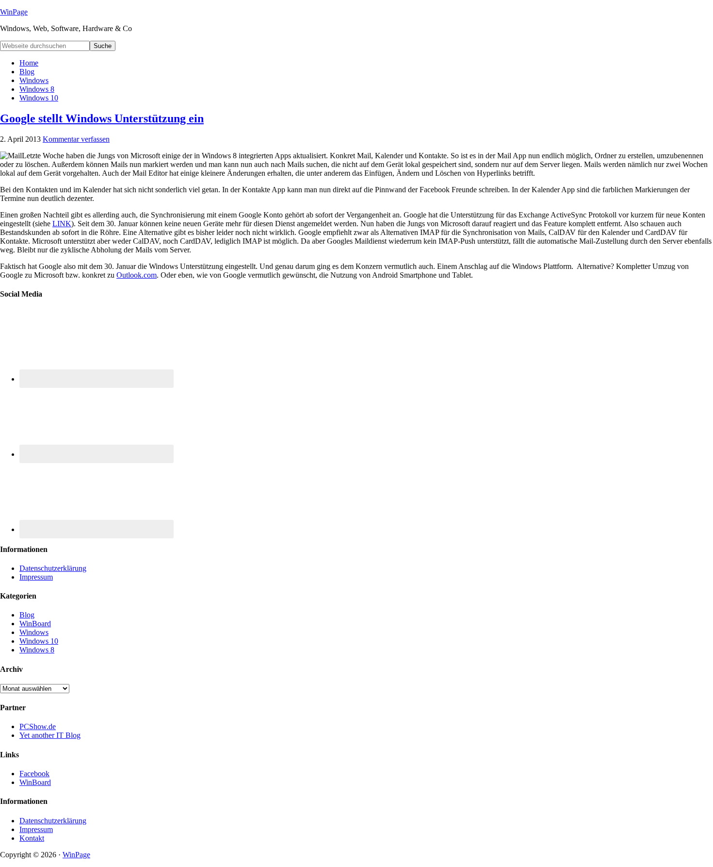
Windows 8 (36, 650)
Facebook (34, 773)
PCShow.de (37, 726)
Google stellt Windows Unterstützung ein (102, 118)
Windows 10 (38, 641)
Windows (34, 632)
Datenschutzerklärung (52, 568)
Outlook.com (136, 275)
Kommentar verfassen (76, 139)
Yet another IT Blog (50, 735)
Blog (26, 615)
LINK (61, 223)
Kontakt (31, 838)
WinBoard (35, 623)
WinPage (14, 12)
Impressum (36, 577)
